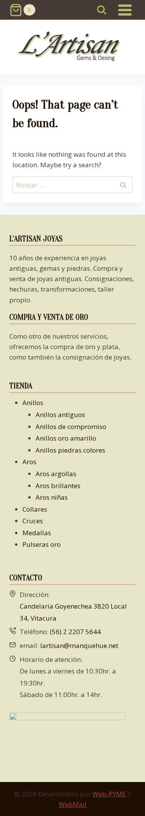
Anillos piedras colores (70, 450)
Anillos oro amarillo (66, 438)
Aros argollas (56, 473)
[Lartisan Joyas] (72, 47)
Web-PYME (109, 793)
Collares (34, 509)
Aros (29, 461)
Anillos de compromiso (71, 426)
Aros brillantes (58, 485)
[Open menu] (125, 10)
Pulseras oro (41, 544)
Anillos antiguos (60, 414)
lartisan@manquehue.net (79, 645)
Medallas (36, 532)
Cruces (32, 520)
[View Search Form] (102, 10)
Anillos (32, 402)
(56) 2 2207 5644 (75, 631)
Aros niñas (52, 497)
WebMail (73, 804)
